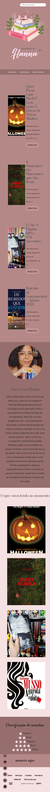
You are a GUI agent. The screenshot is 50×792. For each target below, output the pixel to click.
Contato (28, 775)
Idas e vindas (37, 72)
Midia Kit (17, 779)
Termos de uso (30, 779)
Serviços (18, 775)
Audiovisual (24, 72)
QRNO (38, 783)
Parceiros (39, 775)
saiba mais (32, 145)
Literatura (12, 72)
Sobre (9, 775)
